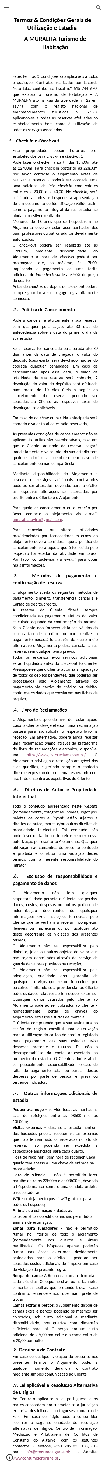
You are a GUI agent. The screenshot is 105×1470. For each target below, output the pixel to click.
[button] (6, 7)
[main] (52, 34)
